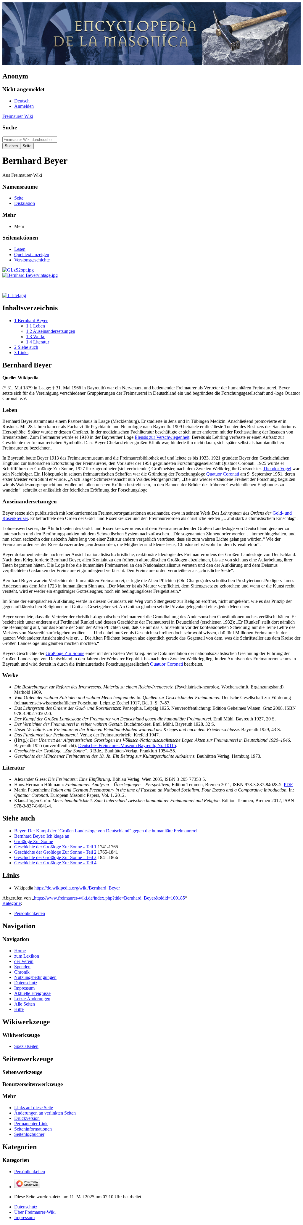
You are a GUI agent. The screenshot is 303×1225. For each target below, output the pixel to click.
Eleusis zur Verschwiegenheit (162, 437)
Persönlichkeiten (29, 913)
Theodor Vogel (277, 468)
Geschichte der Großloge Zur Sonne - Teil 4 (55, 862)
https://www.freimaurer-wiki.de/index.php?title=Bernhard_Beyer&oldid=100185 (109, 897)
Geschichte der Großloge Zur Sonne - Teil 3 (55, 857)
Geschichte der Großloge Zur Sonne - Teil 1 (55, 846)
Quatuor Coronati (222, 473)
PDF (288, 784)
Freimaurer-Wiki (17, 116)
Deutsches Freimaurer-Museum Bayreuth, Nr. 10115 (127, 745)
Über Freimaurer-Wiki (35, 1212)
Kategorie (11, 903)
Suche (9, 127)
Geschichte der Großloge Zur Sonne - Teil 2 (55, 852)
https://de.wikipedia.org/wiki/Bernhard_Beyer (77, 887)
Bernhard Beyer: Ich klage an (41, 836)
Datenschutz (25, 1206)
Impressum (24, 1217)
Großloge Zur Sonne (65, 653)
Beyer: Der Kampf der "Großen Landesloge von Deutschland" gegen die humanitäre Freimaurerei (105, 830)
